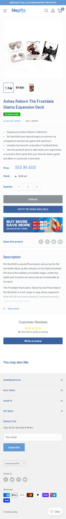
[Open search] (46, 10)
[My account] (53, 10)
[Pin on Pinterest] (47, 241)
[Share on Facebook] (41, 241)
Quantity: (8, 186)
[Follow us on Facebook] (5, 479)
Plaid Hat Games (12, 121)
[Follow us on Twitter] (12, 479)
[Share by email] (60, 241)
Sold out (33, 199)
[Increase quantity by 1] (36, 186)
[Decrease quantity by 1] (18, 186)
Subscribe (14, 447)
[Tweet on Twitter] (53, 241)
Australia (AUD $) (12, 463)
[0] (60, 11)
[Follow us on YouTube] (25, 479)
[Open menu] (5, 10)
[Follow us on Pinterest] (18, 479)
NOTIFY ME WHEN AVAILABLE (33, 209)
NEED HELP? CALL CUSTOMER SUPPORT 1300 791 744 (33, 2)
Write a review (33, 340)
